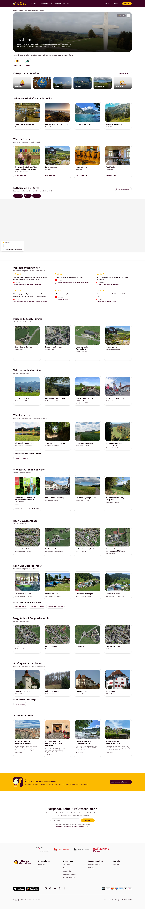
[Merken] (128, 15)
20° (121, 15)
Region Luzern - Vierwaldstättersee (25, 10)
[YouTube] (55, 888)
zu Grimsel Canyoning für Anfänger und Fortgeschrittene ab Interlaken (30, 302)
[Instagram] (59, 888)
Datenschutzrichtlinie (62, 826)
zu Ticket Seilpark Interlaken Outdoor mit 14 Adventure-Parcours (72, 282)
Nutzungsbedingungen (78, 826)
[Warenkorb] (106, 3)
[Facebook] (50, 888)
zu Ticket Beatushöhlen (62, 299)
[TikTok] (64, 888)
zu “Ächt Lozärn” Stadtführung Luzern (107, 284)
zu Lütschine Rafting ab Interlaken (106, 301)
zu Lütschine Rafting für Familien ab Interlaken (27, 284)
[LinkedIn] (45, 888)
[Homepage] (20, 4)
